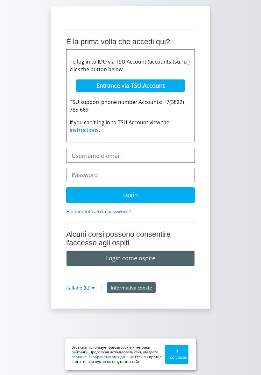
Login (130, 195)
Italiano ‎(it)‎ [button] (78, 287)
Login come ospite (130, 258)
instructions (84, 129)
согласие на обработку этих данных (102, 356)
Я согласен (178, 354)
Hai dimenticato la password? (98, 211)
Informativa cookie (131, 287)
